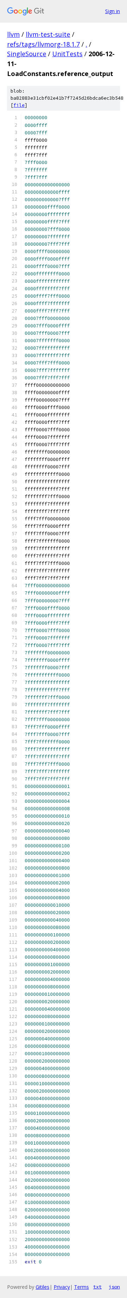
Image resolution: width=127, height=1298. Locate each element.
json (114, 1287)
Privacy (62, 1287)
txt (97, 1287)
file (19, 105)
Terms (81, 1287)
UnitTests (67, 53)
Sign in (112, 11)
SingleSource (26, 53)
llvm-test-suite (48, 34)
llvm (13, 34)
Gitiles (42, 1287)
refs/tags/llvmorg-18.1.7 (43, 44)
